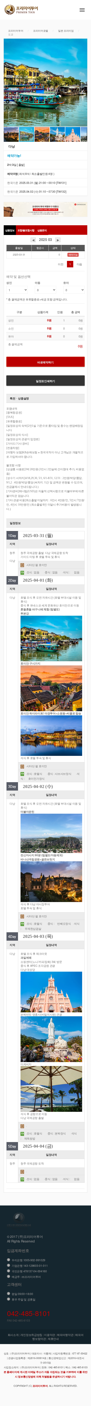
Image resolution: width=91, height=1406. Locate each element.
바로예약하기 (45, 362)
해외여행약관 (65, 1335)
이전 (60, 264)
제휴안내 (53, 1339)
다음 (79, 264)
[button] (8, 82)
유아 (66, 283)
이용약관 (49, 1335)
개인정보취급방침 (31, 1335)
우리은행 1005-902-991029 (28, 1260)
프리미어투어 (15, 30)
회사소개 (13, 1335)
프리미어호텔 (40, 30)
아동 (37, 283)
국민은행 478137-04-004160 (29, 1271)
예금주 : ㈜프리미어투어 (26, 1277)
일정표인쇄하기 (45, 381)
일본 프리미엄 (66, 30)
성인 (9, 283)
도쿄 (10, 34)
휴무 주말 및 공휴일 (23, 1299)
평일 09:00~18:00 (22, 1294)
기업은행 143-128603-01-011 (30, 1265)
